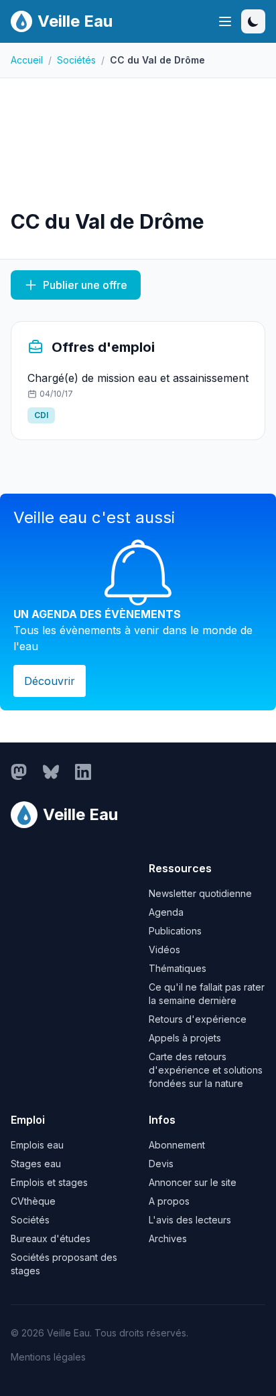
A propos (169, 1201)
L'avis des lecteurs (190, 1219)
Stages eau (36, 1163)
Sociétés (76, 60)
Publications (175, 930)
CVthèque (33, 1201)
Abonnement (177, 1145)
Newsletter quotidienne (200, 893)
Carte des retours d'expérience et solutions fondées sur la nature (206, 1070)
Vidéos (164, 949)
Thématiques (177, 968)
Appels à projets (185, 1037)
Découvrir (49, 681)
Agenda (166, 912)
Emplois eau (37, 1145)
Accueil (27, 60)
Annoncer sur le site (192, 1182)
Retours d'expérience (198, 1019)
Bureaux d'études (50, 1238)
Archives (168, 1238)
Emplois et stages (49, 1182)
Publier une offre (85, 285)
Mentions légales (48, 1357)
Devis (161, 1163)
